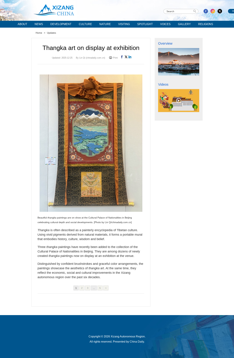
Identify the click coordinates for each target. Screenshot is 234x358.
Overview (165, 43)
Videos (163, 84)
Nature (105, 24)
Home (39, 32)
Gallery (184, 24)
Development (60, 24)
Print (115, 57)
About (22, 24)
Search (195, 11)
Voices (165, 24)
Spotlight (145, 24)
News (39, 24)
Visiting (124, 24)
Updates (51, 32)
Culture (85, 24)
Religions (205, 24)
